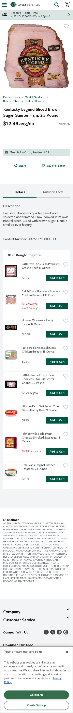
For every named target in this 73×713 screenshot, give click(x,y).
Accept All (36, 694)
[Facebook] (46, 633)
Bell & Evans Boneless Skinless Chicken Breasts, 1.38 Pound (41, 293)
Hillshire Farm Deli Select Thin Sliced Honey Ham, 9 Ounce (40, 408)
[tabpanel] (36, 345)
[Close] (67, 651)
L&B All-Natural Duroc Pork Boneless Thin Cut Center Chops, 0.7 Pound (38, 379)
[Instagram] (59, 633)
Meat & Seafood (35, 97)
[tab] (19, 192)
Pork (27, 101)
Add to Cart (57, 278)
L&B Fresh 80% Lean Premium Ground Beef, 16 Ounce (41, 266)
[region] (36, 679)
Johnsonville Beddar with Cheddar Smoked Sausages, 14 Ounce (41, 437)
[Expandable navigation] (4, 5)
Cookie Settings (36, 705)
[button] (56, 5)
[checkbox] (66, 26)
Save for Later (55, 166)
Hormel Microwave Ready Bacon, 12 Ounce (38, 322)
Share (22, 166)
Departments (11, 97)
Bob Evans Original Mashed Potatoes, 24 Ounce (39, 467)
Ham (38, 101)
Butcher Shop (11, 101)
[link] (53, 165)
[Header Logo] (24, 5)
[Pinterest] (65, 633)
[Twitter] (52, 633)
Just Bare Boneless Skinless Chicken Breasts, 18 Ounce (39, 349)
